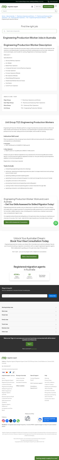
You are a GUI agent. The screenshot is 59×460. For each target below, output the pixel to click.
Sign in (29, 344)
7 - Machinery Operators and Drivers (25, 16)
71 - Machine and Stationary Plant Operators (33, 102)
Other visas (5, 331)
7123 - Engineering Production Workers (36, 17)
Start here (34, 348)
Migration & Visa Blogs (7, 386)
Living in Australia (20, 378)
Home (3, 16)
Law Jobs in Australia (50, 390)
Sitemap (47, 378)
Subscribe (53, 296)
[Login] (33, 7)
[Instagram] (3, 420)
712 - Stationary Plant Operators (17, 17)
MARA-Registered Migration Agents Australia (6, 392)
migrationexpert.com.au (8, 375)
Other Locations (20, 385)
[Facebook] (7, 420)
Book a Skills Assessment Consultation (16, 222)
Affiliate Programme (7, 388)
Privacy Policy (48, 380)
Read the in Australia (29, 1)
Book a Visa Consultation (29, 256)
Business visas (5, 328)
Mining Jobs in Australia (50, 392)
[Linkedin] (14, 420)
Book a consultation (48, 6)
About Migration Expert (7, 380)
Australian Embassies (21, 382)
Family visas (5, 319)
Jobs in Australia (10, 16)
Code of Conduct (49, 384)
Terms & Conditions (49, 382)
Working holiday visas (7, 307)
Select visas (38, 6)
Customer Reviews (6, 384)
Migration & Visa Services (8, 382)
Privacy (45, 420)
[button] (55, 450)
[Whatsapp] (18, 420)
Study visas (5, 314)
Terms (48, 420)
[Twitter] (10, 420)
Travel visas (5, 324)
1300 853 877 (54, 1)
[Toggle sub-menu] (55, 307)
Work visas (4, 311)
